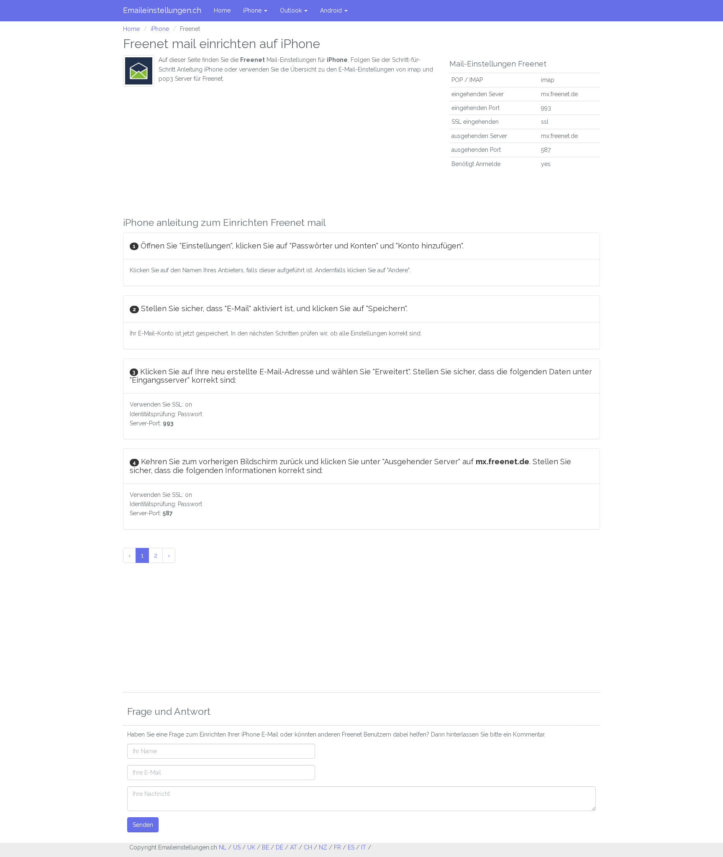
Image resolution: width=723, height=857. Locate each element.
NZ (323, 847)
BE (265, 847)
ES (351, 847)
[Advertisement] (280, 149)
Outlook (291, 10)
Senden (143, 824)
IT (363, 847)
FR (337, 847)
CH (308, 847)
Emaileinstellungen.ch (162, 10)
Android (332, 10)
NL (222, 847)
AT (293, 847)
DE (279, 847)
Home (222, 10)
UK (251, 847)
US (237, 847)
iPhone (253, 10)
